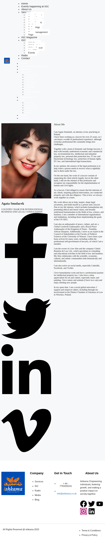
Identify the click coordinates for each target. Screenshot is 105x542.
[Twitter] (91, 503)
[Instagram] (83, 511)
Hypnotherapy (31, 82)
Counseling (30, 77)
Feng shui (29, 80)
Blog (37, 500)
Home (24, 63)
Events (31, 53)
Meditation (30, 85)
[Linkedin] (91, 511)
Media (38, 495)
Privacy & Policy (89, 535)
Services (25, 72)
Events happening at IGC (35, 6)
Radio (24, 115)
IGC (23, 40)
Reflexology (30, 87)
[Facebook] (83, 503)
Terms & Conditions (91, 530)
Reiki (28, 90)
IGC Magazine (29, 37)
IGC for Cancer (31, 108)
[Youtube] (99, 503)
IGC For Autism (31, 105)
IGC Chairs (30, 103)
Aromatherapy (31, 75)
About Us (26, 69)
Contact (25, 58)
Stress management (38, 32)
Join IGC (29, 110)
